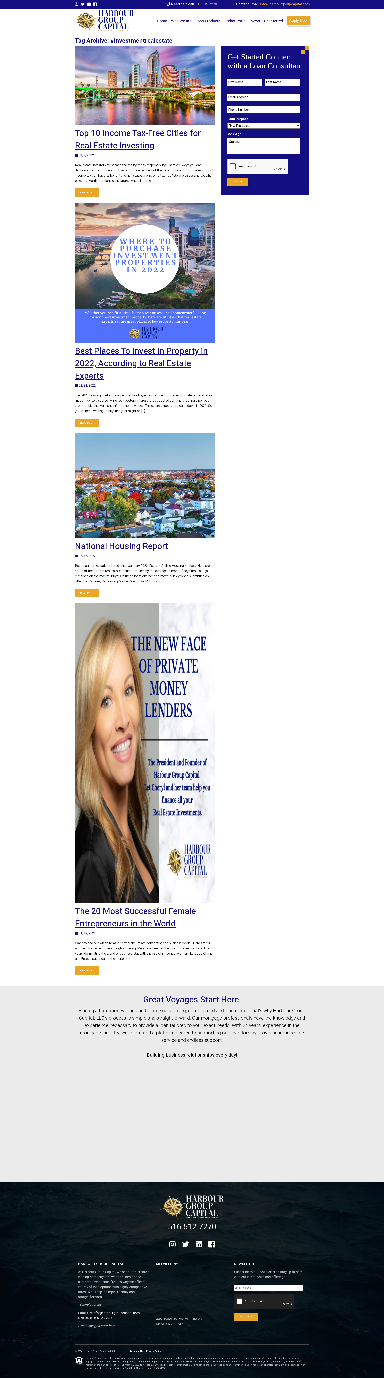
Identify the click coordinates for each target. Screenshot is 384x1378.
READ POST (87, 192)
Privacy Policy (153, 1351)
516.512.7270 (206, 4)
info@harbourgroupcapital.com (285, 4)
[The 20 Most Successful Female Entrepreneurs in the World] (145, 753)
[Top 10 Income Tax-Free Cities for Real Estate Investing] (145, 85)
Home (162, 21)
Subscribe (246, 1317)
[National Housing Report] (145, 485)
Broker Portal (235, 21)
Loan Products (207, 21)
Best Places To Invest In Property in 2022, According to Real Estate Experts (141, 363)
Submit (237, 182)
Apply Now (298, 20)
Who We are (181, 21)
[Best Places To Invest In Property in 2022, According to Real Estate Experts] (145, 273)
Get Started (273, 21)
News (255, 21)
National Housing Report (121, 546)
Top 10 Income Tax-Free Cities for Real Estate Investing (138, 139)
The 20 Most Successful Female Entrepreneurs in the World (135, 917)
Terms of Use (137, 1351)
